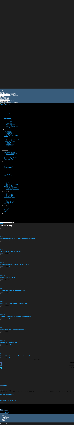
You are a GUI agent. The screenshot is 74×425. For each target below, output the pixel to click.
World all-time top (9, 200)
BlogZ (5, 211)
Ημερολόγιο (4, 108)
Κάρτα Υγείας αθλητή (9, 140)
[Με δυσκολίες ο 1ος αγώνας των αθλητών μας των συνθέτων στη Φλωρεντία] (8, 300)
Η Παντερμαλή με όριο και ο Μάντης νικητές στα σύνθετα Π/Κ (13, 329)
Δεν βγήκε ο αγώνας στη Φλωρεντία (7, 277)
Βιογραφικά (6, 136)
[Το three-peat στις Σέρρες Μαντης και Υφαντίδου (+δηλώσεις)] (8, 287)
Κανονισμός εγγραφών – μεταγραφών (12, 135)
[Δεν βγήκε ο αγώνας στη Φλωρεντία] (8, 274)
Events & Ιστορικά (5, 150)
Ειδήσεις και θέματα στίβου (8, 216)
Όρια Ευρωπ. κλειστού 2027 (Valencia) (12, 188)
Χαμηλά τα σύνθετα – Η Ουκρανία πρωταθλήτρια (10, 251)
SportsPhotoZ (4, 219)
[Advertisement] (8, 377)
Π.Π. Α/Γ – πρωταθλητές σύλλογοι (12, 153)
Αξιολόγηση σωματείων (10, 133)
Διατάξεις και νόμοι (7, 138)
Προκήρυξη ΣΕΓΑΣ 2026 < (8, 167)
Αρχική (1, 223)
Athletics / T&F (4, 414)
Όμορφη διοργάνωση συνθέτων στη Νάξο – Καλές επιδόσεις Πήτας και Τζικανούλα (17, 238)
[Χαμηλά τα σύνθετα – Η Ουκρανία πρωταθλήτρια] (8, 248)
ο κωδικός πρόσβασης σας (14, 95)
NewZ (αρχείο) (4, 205)
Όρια (3, 177)
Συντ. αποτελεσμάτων (7, 127)
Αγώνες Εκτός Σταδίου (8, 125)
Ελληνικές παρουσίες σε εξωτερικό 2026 (7, 394)
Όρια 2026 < (8, 181)
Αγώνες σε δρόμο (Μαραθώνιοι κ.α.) (12, 126)
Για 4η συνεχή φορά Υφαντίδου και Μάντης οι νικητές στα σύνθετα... (14, 264)
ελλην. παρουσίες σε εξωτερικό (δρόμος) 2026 (8, 400)
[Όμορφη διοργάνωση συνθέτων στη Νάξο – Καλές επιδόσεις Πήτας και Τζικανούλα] (8, 235)
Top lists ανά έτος (7, 193)
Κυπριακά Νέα (6, 209)
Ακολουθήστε (71, 365)
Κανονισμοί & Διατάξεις (8, 164)
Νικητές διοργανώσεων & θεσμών (10, 152)
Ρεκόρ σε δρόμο (7, 203)
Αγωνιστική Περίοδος (7, 131)
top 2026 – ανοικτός (9, 194)
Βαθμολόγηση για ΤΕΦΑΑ (8, 175)
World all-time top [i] (9, 198)
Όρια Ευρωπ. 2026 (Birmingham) (11, 187)
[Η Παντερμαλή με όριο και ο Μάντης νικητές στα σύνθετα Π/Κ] (4, 326)
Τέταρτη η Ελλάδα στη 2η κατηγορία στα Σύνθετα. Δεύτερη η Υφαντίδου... (15, 316)
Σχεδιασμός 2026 (9, 134)
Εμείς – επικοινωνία (5, 90)
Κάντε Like (72, 362)
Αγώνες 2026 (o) (9, 122)
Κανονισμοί (4, 161)
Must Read (6, 207)
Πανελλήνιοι (2, 262)
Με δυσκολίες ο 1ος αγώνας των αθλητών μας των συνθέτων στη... (14, 303)
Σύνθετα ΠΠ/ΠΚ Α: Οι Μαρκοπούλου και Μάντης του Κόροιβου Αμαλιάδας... (16, 355)
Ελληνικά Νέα (6, 208)
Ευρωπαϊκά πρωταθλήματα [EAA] (10, 156)
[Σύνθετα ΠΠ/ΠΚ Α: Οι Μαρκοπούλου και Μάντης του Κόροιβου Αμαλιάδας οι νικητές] (8, 352)
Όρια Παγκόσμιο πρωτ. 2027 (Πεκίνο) (12, 189)
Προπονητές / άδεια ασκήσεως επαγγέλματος (13, 139)
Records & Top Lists (5, 191)
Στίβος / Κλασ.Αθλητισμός (8, 159)
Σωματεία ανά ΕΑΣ (9, 143)
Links (3, 213)
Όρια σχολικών (6, 180)
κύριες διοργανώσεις (7, 118)
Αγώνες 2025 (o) (9, 123)
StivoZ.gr (1, 240)
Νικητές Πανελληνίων (10, 154)
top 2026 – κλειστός (9, 195)
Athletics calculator (5, 417)
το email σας (12, 100)
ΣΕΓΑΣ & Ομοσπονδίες (10, 144)
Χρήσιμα (3, 129)
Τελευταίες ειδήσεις (3, 385)
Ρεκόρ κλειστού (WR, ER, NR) (9, 197)
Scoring (3, 169)
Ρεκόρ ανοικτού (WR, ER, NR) (9, 199)
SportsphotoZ (4, 418)
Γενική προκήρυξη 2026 (10, 132)
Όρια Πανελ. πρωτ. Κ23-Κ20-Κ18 (12, 184)
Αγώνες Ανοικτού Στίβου (8, 121)
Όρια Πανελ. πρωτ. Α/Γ (10, 183)
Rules (3, 415)
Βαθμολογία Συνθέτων (8, 173)
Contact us (4, 419)
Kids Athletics (6, 146)
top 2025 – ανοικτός (9, 196)
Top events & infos (7, 112)
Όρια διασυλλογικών (9, 182)
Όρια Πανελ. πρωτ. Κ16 (10, 185)
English (3, 420)
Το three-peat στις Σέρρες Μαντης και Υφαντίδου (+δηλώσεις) (13, 290)
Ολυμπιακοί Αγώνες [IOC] (8, 158)
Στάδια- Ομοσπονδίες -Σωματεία (9, 141)
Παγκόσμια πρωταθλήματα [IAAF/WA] (10, 157)
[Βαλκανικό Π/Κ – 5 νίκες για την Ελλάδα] (8, 339)
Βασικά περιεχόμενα (5, 89)
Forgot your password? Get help (5, 97)
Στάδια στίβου (8, 142)
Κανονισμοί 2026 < (7, 165)
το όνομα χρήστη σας (13, 94)
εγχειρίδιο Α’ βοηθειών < (10, 147)
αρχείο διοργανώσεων (8, 113)
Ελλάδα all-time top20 (10, 201)
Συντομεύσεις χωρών (9, 145)
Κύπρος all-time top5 (9, 202)
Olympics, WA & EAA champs (11, 124)
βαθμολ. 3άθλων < (9, 174)
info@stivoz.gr (7, 412)
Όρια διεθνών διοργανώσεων (9, 186)
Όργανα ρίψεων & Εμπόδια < (9, 166)
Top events (4, 416)
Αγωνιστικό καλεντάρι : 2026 (9, 111)
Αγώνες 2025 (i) (9, 120)
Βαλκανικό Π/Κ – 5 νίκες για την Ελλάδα (8, 342)
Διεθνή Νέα (6, 210)
